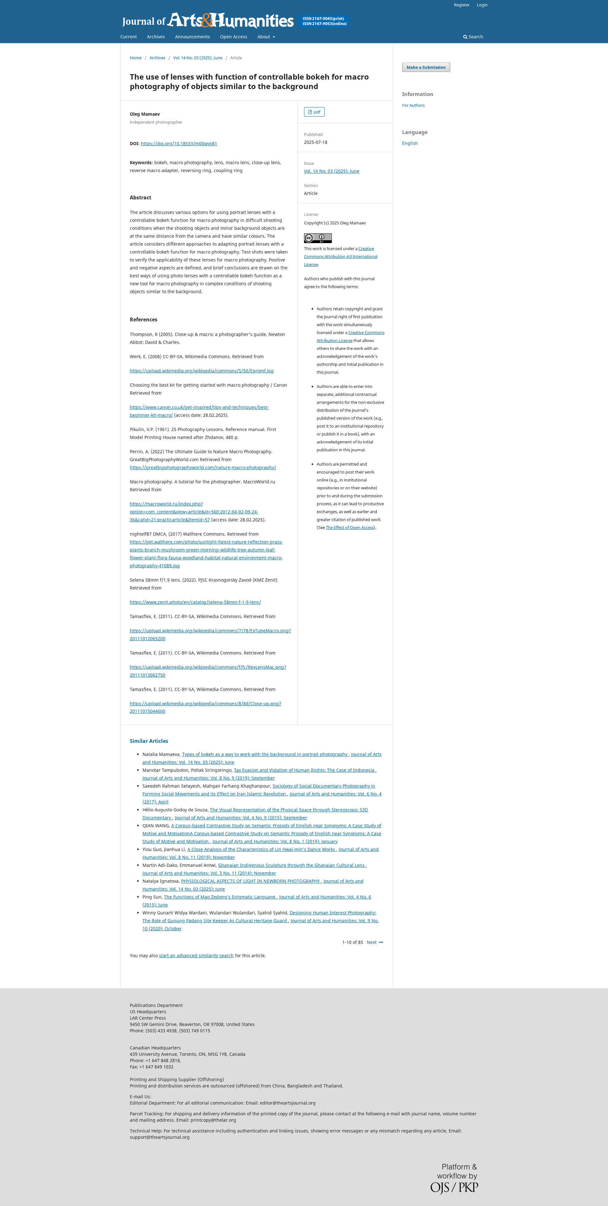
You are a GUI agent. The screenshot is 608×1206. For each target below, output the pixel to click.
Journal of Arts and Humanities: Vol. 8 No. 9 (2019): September (208, 778)
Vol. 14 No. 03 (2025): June (197, 58)
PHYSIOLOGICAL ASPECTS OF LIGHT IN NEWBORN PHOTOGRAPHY (251, 881)
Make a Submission (426, 67)
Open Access (233, 37)
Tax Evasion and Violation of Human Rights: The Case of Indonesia (305, 770)
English (410, 143)
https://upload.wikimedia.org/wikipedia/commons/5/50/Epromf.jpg (202, 371)
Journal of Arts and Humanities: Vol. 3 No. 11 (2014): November (209, 873)
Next (372, 942)
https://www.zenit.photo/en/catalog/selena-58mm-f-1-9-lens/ (195, 602)
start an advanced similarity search (196, 955)
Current (128, 37)
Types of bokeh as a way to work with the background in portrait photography (265, 754)
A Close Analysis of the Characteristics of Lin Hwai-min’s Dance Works (261, 849)
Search (475, 37)
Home (136, 58)
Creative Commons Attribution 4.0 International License (340, 256)
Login (482, 5)
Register (462, 5)
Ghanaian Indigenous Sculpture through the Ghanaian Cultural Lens (292, 865)
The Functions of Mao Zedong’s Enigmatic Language (220, 897)
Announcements (192, 37)
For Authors (413, 105)
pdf (316, 112)
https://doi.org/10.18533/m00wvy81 (179, 143)
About (264, 37)
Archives (156, 37)
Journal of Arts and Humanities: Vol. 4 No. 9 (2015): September (241, 818)
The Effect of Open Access (350, 527)
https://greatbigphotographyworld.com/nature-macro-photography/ (203, 467)
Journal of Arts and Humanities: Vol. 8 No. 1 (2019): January (275, 841)
